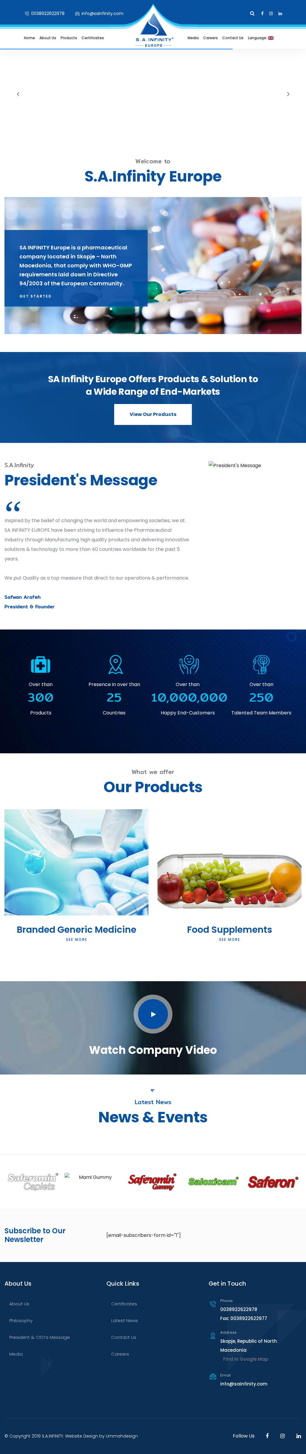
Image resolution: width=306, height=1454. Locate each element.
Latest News (124, 1320)
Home (29, 37)
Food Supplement (67, 67)
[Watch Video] (153, 1014)
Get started (35, 296)
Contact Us (233, 37)
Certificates (93, 37)
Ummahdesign (122, 1436)
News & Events (190, 67)
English (248, 67)
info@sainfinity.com (101, 13)
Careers (210, 37)
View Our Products (153, 414)
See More (76, 939)
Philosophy (21, 1320)
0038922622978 (47, 13)
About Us (47, 37)
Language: (258, 37)
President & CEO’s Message (39, 1337)
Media (193, 37)
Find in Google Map (245, 1359)
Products (69, 37)
